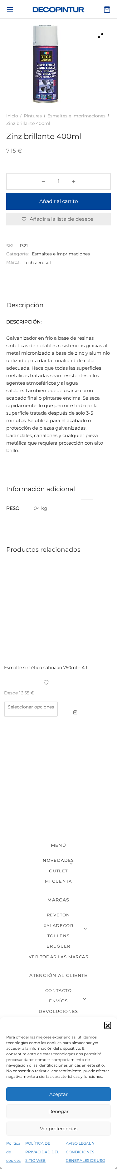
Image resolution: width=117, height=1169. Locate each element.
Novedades (58, 860)
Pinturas (33, 116)
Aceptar (58, 1094)
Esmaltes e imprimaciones (76, 116)
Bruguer (58, 946)
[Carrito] (107, 9)
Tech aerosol (37, 262)
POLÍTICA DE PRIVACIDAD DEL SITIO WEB (42, 1151)
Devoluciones (58, 1011)
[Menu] (10, 9)
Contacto (58, 990)
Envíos (58, 1000)
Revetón (58, 914)
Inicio (12, 116)
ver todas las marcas (58, 956)
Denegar (58, 1111)
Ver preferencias (58, 1129)
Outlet (58, 870)
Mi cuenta (58, 881)
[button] (108, 1025)
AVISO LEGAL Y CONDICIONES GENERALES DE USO (85, 1151)
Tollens (58, 935)
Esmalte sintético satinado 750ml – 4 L (46, 667)
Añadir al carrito (58, 201)
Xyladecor (59, 925)
